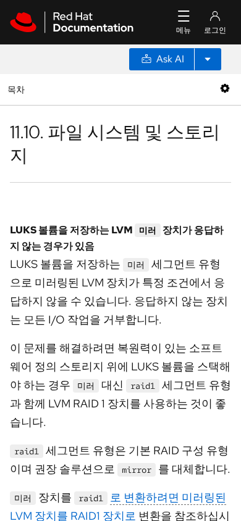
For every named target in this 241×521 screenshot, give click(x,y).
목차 (17, 89)
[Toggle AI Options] (207, 59)
